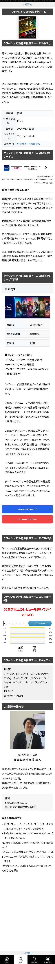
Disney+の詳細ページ (27, 509)
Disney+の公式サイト (28, 519)
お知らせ (34, 962)
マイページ (48, 962)
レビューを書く (40, 623)
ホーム (6, 962)
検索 (20, 962)
